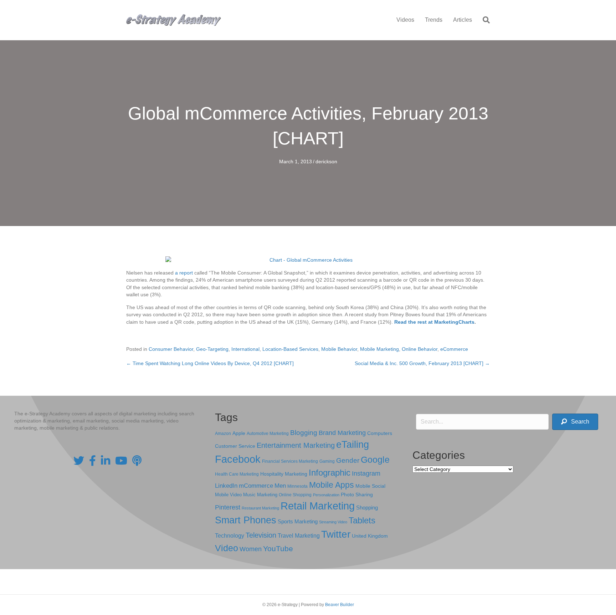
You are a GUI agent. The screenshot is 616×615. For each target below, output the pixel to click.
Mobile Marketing (379, 349)
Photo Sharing (357, 494)
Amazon (223, 433)
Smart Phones (245, 520)
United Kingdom (370, 536)
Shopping (367, 508)
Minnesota (297, 486)
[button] (575, 422)
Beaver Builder (339, 604)
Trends (433, 20)
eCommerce (454, 349)
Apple (238, 433)
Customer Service (235, 446)
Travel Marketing (299, 536)
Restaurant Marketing (260, 508)
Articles (462, 20)
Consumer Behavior (171, 349)
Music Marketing (260, 494)
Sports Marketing (298, 521)
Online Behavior (419, 349)
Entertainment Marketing (296, 445)
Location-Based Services (290, 349)
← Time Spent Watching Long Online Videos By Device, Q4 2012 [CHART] (210, 363)
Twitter (335, 534)
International (245, 349)
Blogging (303, 432)
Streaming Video (333, 522)
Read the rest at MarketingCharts (434, 322)
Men (280, 485)
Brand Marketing (342, 432)
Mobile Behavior (339, 349)
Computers (379, 433)
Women (251, 549)
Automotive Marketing (268, 433)
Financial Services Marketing (290, 461)
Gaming (327, 461)
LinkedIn (226, 485)
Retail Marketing (318, 506)
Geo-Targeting (212, 349)
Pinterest (227, 507)
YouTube (278, 548)
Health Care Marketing (237, 474)
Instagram (366, 473)
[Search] (483, 20)
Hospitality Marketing (283, 474)
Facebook (238, 459)
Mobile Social (370, 486)
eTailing (352, 444)
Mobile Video (228, 494)
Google (375, 460)
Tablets (362, 520)
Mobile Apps (331, 485)
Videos (405, 20)
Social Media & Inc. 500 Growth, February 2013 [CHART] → (422, 363)
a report (184, 273)
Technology (229, 536)
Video (226, 548)
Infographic (329, 472)
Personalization (326, 495)
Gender (347, 460)
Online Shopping (295, 494)
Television (261, 535)
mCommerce (256, 485)
